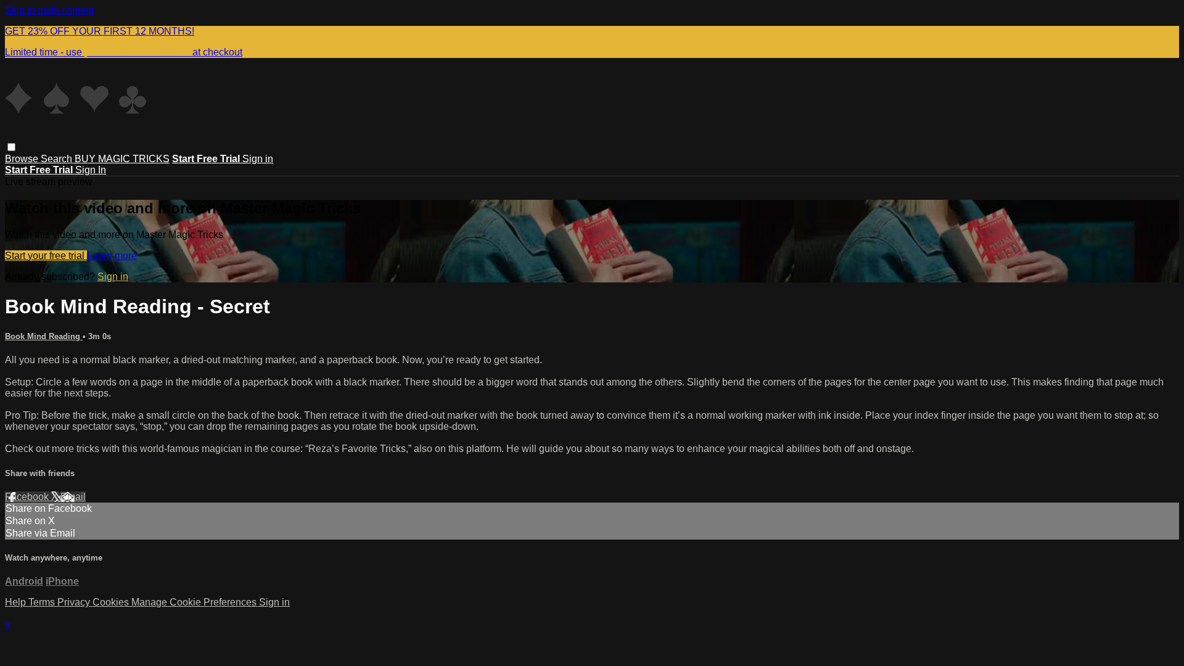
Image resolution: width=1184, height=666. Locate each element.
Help (16, 602)
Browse (23, 159)
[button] (11, 147)
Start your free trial (46, 255)
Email (73, 496)
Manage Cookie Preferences (195, 602)
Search (58, 159)
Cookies (111, 602)
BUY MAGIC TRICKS (122, 159)
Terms (42, 602)
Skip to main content (49, 10)
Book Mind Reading (44, 336)
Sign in (257, 159)
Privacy (74, 602)
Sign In (90, 170)
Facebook (28, 496)
